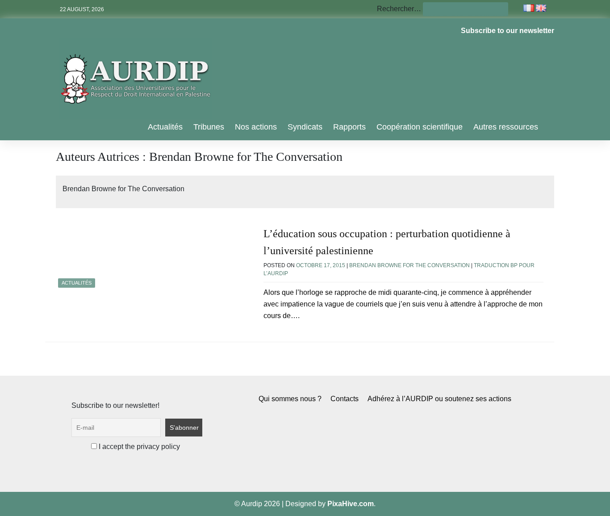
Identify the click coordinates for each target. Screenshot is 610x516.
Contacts (344, 399)
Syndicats (305, 126)
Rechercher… (399, 9)
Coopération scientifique (419, 126)
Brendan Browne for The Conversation (409, 265)
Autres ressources (505, 126)
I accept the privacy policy (138, 446)
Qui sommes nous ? (290, 399)
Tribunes (208, 126)
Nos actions (256, 126)
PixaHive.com (350, 504)
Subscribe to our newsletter (507, 30)
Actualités (165, 126)
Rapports (349, 126)
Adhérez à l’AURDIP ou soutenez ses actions (439, 399)
